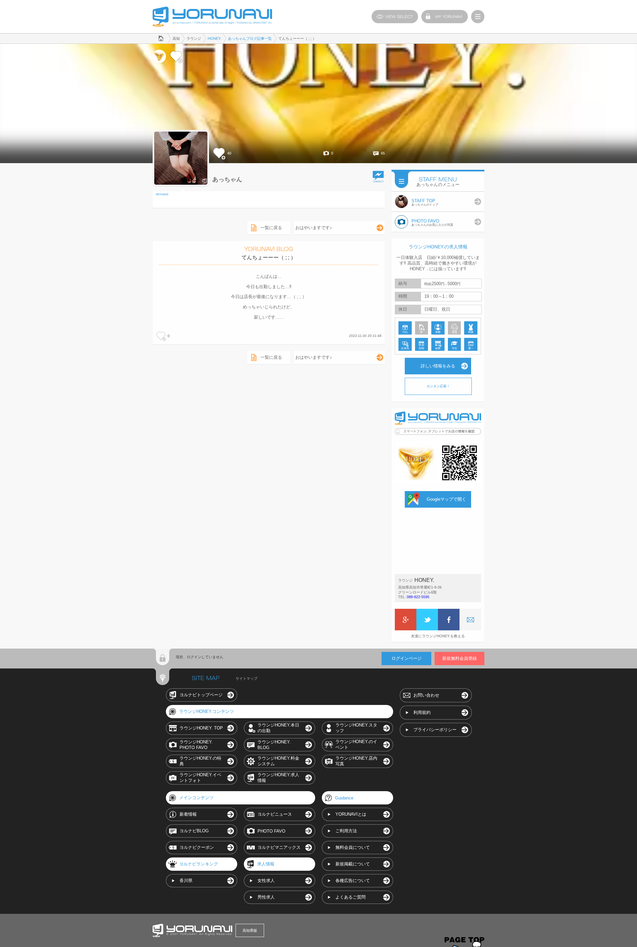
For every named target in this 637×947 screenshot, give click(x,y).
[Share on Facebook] (449, 619)
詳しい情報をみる (438, 365)
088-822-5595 (418, 597)
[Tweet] (427, 619)
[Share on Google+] (405, 619)
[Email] (470, 619)
